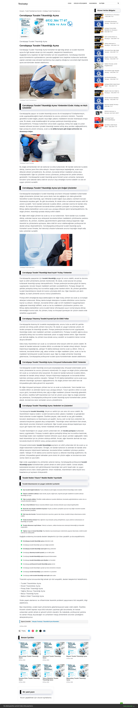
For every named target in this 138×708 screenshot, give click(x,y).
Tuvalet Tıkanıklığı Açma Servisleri (33, 11)
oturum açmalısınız (44, 698)
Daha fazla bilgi (128, 706)
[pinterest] (32, 630)
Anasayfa (22, 11)
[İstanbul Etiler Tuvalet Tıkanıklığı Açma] (30, 676)
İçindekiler (24, 36)
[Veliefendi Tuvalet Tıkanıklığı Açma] (54, 654)
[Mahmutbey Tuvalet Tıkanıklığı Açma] (77, 676)
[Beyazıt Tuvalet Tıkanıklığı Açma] (77, 654)
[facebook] (29, 630)
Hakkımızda (93, 3)
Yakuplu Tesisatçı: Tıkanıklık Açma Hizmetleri (45, 621)
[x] (40, 630)
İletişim (101, 3)
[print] (44, 630)
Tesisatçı (23, 4)
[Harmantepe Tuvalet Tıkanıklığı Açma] (30, 654)
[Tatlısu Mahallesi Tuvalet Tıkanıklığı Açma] (54, 676)
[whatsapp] (36, 630)
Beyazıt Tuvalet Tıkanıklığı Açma (76, 656)
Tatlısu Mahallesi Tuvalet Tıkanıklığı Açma (50, 679)
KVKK (69, 3)
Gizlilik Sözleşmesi (80, 3)
